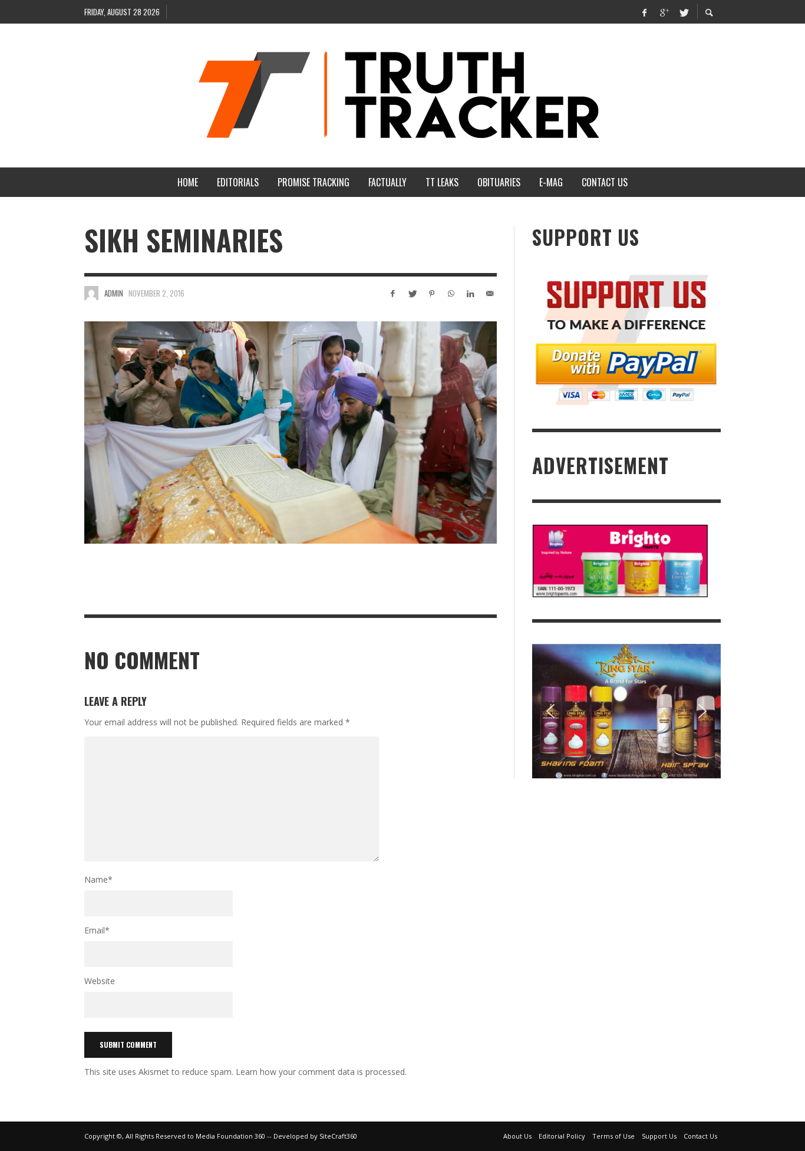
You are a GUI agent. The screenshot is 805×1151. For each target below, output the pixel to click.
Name (98, 879)
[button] (550, 711)
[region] (626, 711)
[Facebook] (644, 12)
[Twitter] (683, 12)
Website (99, 980)
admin (113, 293)
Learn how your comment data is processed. (321, 1071)
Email (97, 930)
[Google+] (663, 12)
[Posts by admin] (91, 293)
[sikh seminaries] (290, 432)
